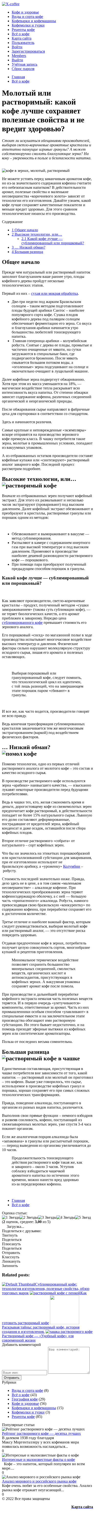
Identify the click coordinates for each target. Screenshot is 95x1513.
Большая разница (27, 252)
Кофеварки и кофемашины (34, 21)
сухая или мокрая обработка (54, 293)
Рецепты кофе (23, 30)
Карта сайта (21, 38)
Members (19, 56)
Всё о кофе (20, 34)
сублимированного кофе (22, 622)
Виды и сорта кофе (27, 16)
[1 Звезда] (10, 1217)
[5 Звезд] (83, 1217)
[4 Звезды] (66, 1217)
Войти (17, 47)
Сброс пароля (23, 69)
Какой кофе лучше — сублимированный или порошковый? (52, 241)
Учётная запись (24, 64)
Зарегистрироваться (28, 51)
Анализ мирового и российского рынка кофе (39, 1481)
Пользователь (23, 43)
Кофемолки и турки (28, 25)
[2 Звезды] (28, 1217)
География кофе (25, 1399)
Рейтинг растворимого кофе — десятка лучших (41, 1433)
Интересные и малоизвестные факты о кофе (38, 1459)
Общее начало (25, 230)
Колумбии (71, 866)
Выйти (17, 60)
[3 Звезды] (47, 1217)
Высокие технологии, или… (37, 234)
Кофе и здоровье (25, 12)
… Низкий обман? (28, 247)
